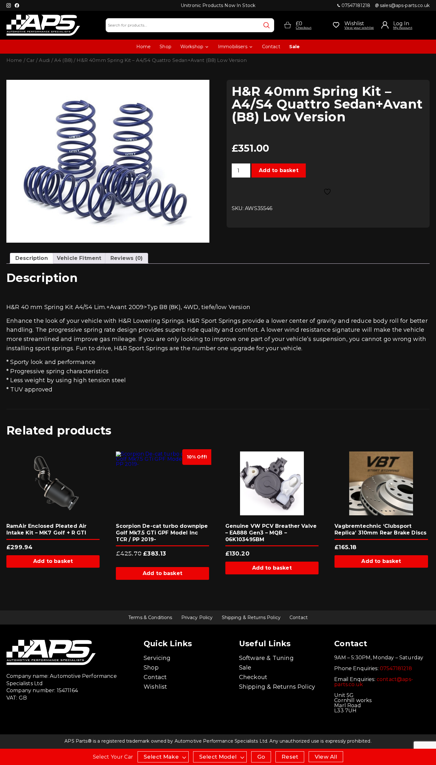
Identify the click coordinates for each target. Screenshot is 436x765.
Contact (271, 46)
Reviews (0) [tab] (126, 258)
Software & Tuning (266, 658)
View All (326, 757)
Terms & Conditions (150, 617)
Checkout (253, 677)
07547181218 (356, 5)
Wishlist (155, 686)
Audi (44, 60)
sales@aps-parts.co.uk (405, 5)
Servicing (157, 658)
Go (261, 757)
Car (30, 60)
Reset (290, 757)
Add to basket (278, 170)
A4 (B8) (63, 60)
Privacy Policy (197, 617)
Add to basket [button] (53, 561)
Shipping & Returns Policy (251, 617)
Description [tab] (31, 258)
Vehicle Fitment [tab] (79, 258)
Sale (294, 46)
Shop (165, 46)
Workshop (191, 46)
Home (143, 46)
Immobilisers (232, 46)
